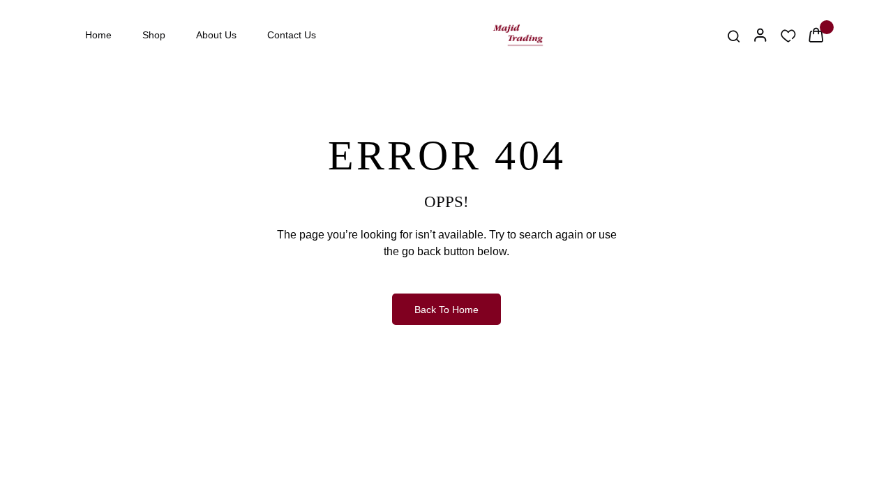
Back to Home (446, 309)
